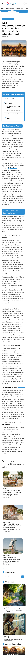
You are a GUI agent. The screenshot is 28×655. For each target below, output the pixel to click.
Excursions (8, 19)
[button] (23, 569)
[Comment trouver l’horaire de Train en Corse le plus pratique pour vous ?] (13, 512)
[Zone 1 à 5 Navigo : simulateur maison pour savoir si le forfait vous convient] (14, 625)
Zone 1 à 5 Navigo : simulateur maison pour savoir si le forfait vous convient (13, 639)
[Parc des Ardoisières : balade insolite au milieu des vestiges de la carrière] (14, 595)
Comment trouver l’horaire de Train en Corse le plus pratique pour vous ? (12, 526)
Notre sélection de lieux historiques (12, 102)
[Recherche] (21, 3)
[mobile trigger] (3, 3)
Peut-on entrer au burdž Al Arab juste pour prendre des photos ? (11, 560)
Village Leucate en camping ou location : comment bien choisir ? (12, 493)
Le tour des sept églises (13, 110)
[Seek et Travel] (11, 3)
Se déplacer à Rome (10, 98)
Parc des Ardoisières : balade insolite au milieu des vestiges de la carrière (14, 610)
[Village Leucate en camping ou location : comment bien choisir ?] (13, 479)
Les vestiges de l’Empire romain (13, 107)
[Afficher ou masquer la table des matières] (23, 95)
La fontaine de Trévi (12, 113)
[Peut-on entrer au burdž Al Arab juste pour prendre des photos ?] (13, 546)
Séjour (5, 488)
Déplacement (7, 522)
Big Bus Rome (12, 168)
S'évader (6, 651)
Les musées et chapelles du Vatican (14, 117)
